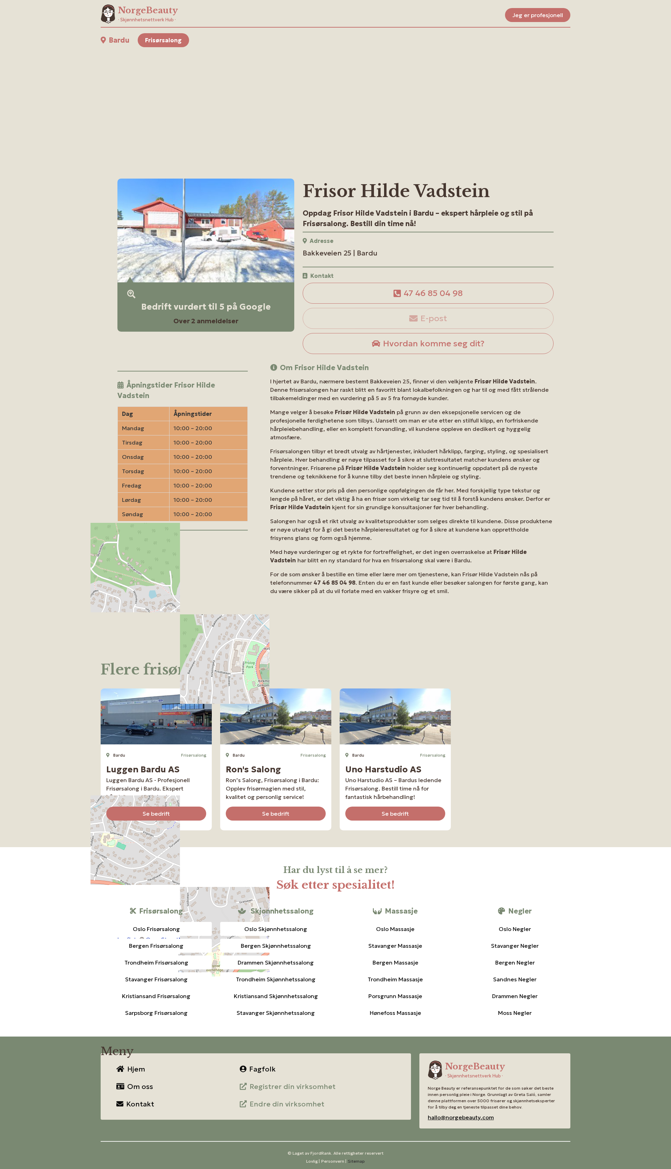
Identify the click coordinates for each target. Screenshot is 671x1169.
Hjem (136, 1069)
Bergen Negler (515, 962)
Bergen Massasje (395, 962)
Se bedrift (156, 813)
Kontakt (140, 1104)
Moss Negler (515, 1012)
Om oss (140, 1086)
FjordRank (320, 1153)
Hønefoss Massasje (395, 1012)
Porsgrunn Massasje (395, 996)
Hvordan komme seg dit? (433, 343)
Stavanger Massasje (395, 945)
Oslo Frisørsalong (156, 928)
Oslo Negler (515, 928)
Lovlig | (313, 1161)
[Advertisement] (310, 104)
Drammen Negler (514, 996)
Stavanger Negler (515, 945)
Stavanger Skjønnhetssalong (276, 1012)
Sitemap (356, 1161)
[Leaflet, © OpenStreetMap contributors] (182, 596)
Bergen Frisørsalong (156, 945)
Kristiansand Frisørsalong (156, 996)
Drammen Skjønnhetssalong (276, 962)
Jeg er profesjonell (537, 15)
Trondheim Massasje (395, 979)
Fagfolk (262, 1069)
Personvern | (333, 1161)
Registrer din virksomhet (293, 1086)
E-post (433, 318)
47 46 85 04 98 (433, 293)
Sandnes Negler (514, 979)
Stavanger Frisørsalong (156, 979)
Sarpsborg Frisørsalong (156, 1012)
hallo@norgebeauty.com (461, 1117)
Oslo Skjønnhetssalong (275, 928)
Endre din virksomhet (287, 1104)
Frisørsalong (163, 40)
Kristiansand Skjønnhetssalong (276, 996)
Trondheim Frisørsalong (156, 962)
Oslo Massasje (395, 928)
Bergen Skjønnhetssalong (276, 945)
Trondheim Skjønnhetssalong (276, 979)
